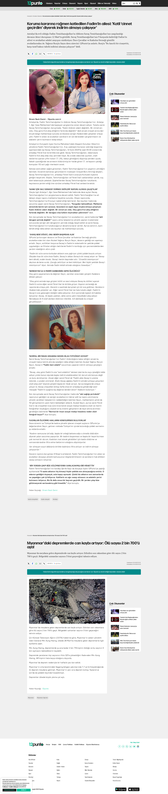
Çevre (86, 774)
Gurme (115, 770)
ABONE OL (50, 54)
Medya (115, 767)
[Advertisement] (17, 42)
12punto (45, 689)
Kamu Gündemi (89, 763)
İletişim (54, 745)
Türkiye (59, 777)
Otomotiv (115, 774)
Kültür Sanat (116, 763)
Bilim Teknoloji (88, 770)
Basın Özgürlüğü (117, 777)
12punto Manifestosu (92, 745)
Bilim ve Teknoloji (104, 3)
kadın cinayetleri (33, 499)
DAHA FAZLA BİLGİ (9, 790)
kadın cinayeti (45, 499)
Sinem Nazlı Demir (50, 490)
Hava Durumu (117, 781)
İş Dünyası (31, 781)
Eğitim (58, 770)
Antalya (55, 499)
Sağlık (58, 763)
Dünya (64, 3)
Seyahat (31, 777)
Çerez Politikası (68, 745)
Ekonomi (72, 3)
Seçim (58, 781)
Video (114, 3)
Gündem (49, 3)
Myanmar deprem (42, 698)
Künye (48, 745)
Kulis (58, 760)
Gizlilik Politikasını (13, 787)
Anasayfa (29, 16)
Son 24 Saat (32, 760)
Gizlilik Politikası (79, 745)
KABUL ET (23, 790)
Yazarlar (57, 3)
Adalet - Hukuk (61, 767)
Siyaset (93, 3)
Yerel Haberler (89, 777)
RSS (59, 745)
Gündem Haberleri (37, 16)
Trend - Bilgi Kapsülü (118, 760)
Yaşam (79, 3)
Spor (86, 3)
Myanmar (31, 698)
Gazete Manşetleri (90, 781)
